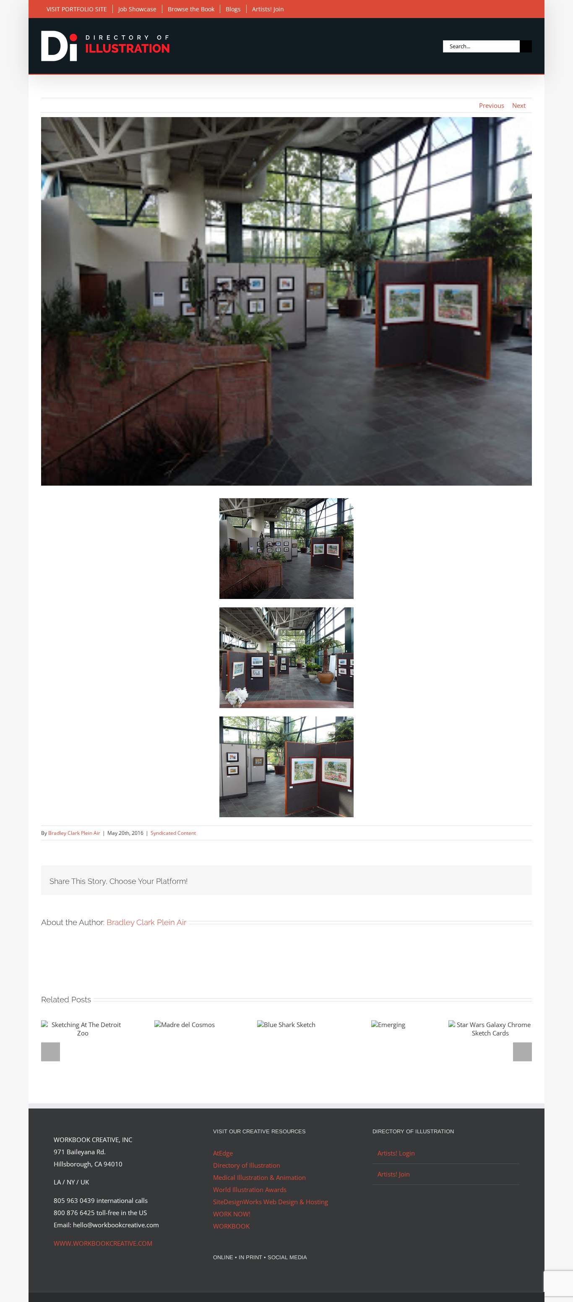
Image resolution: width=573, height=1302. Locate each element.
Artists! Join (394, 1174)
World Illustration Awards (249, 1189)
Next (519, 105)
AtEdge (223, 1153)
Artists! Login (396, 1153)
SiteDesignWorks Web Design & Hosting (270, 1201)
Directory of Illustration (246, 1165)
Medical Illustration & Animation (259, 1177)
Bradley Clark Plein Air (74, 833)
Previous (491, 105)
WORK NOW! (231, 1214)
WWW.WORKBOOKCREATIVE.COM (103, 1243)
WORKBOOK (231, 1226)
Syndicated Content (173, 833)
